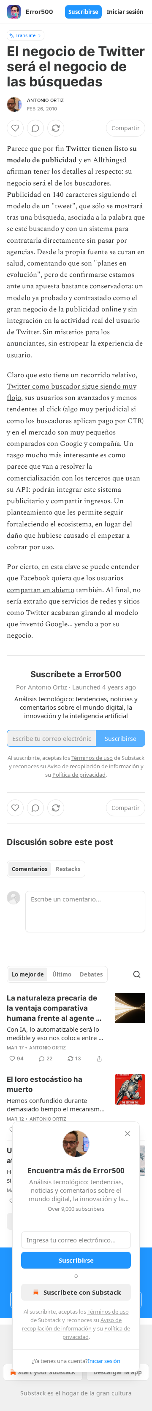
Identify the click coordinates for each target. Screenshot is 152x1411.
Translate (25, 35)
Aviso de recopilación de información (93, 766)
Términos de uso (108, 1311)
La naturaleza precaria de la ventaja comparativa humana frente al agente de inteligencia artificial (56, 1008)
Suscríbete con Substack (82, 1292)
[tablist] (46, 869)
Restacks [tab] (68, 869)
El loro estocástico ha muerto (44, 1084)
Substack (33, 1393)
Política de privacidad (79, 774)
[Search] (136, 974)
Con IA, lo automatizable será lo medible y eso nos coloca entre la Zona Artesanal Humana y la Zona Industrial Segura (55, 1033)
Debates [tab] (91, 974)
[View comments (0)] (35, 128)
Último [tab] (61, 974)
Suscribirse (83, 12)
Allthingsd (110, 160)
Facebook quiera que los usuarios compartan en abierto (65, 584)
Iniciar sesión (125, 12)
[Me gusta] (15, 128)
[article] (76, 1028)
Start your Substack (47, 1372)
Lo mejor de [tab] (28, 974)
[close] (127, 1133)
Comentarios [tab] (29, 869)
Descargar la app (117, 1372)
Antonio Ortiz (45, 100)
